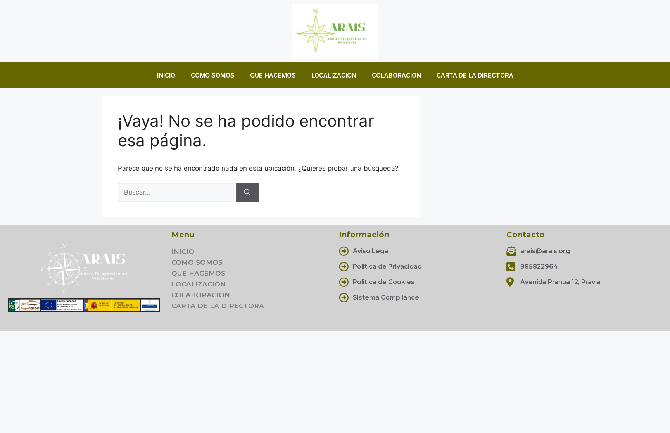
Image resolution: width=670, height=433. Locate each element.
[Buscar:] (177, 192)
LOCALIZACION (333, 75)
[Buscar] (247, 192)
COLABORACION (396, 75)
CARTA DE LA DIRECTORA (475, 75)
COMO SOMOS (213, 75)
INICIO (166, 75)
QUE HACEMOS (273, 75)
